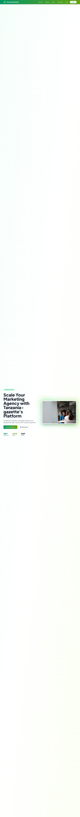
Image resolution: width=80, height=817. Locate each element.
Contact (73, 2)
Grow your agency (9, 427)
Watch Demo (25, 427)
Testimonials (60, 2)
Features (47, 2)
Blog (67, 2)
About (53, 2)
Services (40, 2)
